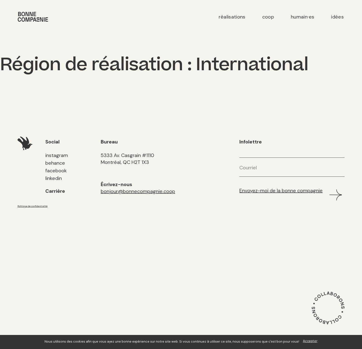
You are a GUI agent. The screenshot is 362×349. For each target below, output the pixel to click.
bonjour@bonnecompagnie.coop (138, 191)
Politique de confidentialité (32, 206)
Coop (268, 17)
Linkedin (53, 178)
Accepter (310, 341)
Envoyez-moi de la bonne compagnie (281, 190)
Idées (337, 17)
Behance (55, 163)
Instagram (56, 155)
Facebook (56, 170)
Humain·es (302, 17)
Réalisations (232, 17)
